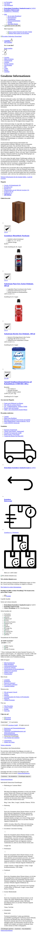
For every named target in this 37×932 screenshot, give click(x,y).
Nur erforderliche (13, 776)
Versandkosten (11, 19)
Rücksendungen (12, 17)
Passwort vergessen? (9, 683)
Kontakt (10, 22)
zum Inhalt (7, 3)
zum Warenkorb (8, 5)
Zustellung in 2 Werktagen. (11, 11)
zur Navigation (8, 2)
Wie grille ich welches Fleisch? (12, 405)
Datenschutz (7, 729)
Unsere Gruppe (8, 707)
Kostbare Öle (8, 191)
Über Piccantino (8, 706)
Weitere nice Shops (9, 742)
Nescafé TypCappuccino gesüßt (12, 433)
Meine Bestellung (9, 664)
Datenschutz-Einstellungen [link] (11, 736)
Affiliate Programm (9, 700)
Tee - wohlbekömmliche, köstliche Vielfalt (15, 406)
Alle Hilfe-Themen (13, 24)
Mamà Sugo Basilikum (10, 418)
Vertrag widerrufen (6, 745)
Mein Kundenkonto (9, 663)
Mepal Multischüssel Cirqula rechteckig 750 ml (17, 421)
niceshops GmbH (13, 725)
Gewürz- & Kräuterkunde (12, 185)
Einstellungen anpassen (24, 776)
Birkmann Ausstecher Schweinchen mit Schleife (17, 419)
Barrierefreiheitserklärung (11, 734)
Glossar (6, 693)
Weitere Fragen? (8, 672)
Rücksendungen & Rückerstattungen (14, 669)
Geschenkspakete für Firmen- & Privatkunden (16, 697)
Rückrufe (6, 698)
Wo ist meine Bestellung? (14, 16)
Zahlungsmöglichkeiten (14, 20)
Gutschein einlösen (9, 686)
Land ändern (14, 722)
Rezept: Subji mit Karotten (11, 408)
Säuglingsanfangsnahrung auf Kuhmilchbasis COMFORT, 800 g (18, 383)
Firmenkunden (8, 674)
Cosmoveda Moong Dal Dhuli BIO (13, 436)
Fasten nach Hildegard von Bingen (13, 403)
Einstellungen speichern (7, 928)
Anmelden (7, 680)
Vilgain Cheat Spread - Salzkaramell (14, 431)
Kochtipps (8, 187)
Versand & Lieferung (10, 667)
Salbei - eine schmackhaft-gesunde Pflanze (15, 409)
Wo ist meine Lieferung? (10, 684)
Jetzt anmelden (8, 42)
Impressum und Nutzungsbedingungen (14, 728)
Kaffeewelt (8, 193)
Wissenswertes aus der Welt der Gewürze (16, 190)
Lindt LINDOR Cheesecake (12, 423)
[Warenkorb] (20, 53)
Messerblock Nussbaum (16, 236)
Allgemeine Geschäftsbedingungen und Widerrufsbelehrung (15, 732)
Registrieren (7, 681)
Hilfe (5, 14)
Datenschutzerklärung (24, 773)
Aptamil (6, 416)
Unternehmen (8, 740)
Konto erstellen (8, 48)
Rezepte (7, 188)
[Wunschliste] (5, 51)
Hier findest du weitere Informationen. (11, 587)
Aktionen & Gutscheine (10, 670)
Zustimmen (4, 776)
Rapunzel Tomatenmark (10, 429)
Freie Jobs (7, 710)
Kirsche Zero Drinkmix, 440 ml (19, 334)
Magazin (6, 695)
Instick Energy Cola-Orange (11, 434)
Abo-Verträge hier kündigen (11, 737)
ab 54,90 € (20, 8)
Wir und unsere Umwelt (10, 692)
